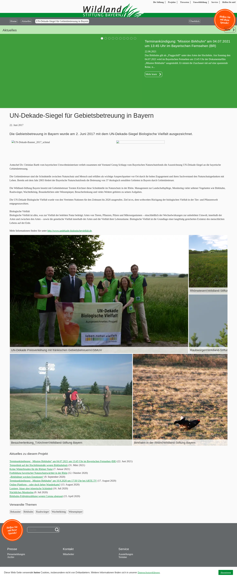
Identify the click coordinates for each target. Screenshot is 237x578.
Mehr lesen (151, 69)
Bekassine (15, 511)
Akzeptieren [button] (225, 572)
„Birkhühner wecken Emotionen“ (27, 476)
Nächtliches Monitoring (22, 492)
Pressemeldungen (16, 554)
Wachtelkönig (59, 511)
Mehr (227, 29)
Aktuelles (26, 21)
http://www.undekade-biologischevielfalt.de (69, 230)
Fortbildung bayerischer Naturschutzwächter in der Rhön (38, 473)
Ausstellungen (125, 554)
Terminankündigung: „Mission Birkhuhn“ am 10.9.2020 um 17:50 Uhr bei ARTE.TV (53, 480)
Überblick (194, 21)
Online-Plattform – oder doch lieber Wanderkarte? (35, 484)
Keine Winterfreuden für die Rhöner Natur (31, 469)
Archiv (10, 557)
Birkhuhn (28, 511)
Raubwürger (42, 511)
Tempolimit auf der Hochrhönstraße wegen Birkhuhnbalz (39, 465)
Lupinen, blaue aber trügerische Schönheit (31, 488)
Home (13, 21)
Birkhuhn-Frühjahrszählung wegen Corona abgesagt (36, 496)
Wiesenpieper (75, 511)
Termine (122, 557)
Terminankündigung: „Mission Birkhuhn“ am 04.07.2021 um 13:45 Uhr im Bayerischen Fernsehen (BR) (63, 461)
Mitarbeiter (68, 554)
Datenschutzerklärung (149, 572)
